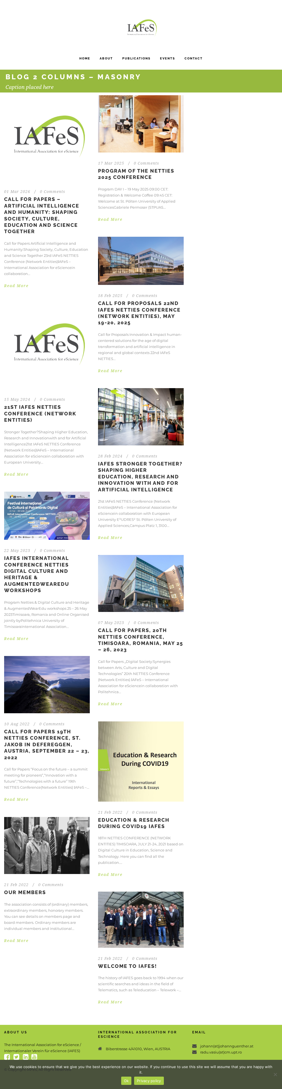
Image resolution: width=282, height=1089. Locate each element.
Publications (136, 58)
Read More (16, 286)
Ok (126, 1081)
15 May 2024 (17, 399)
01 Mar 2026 (17, 191)
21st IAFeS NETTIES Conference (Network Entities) (40, 413)
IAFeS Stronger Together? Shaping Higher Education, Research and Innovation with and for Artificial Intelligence (140, 476)
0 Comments (52, 191)
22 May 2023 (17, 550)
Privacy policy (149, 1081)
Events (167, 58)
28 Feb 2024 (110, 456)
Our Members (25, 892)
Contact (194, 58)
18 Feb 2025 (110, 295)
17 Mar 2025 (111, 163)
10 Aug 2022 (17, 724)
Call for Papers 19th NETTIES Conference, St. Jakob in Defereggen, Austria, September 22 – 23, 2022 (47, 744)
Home (84, 58)
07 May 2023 (111, 622)
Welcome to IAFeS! (127, 966)
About (106, 58)
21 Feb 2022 (110, 812)
